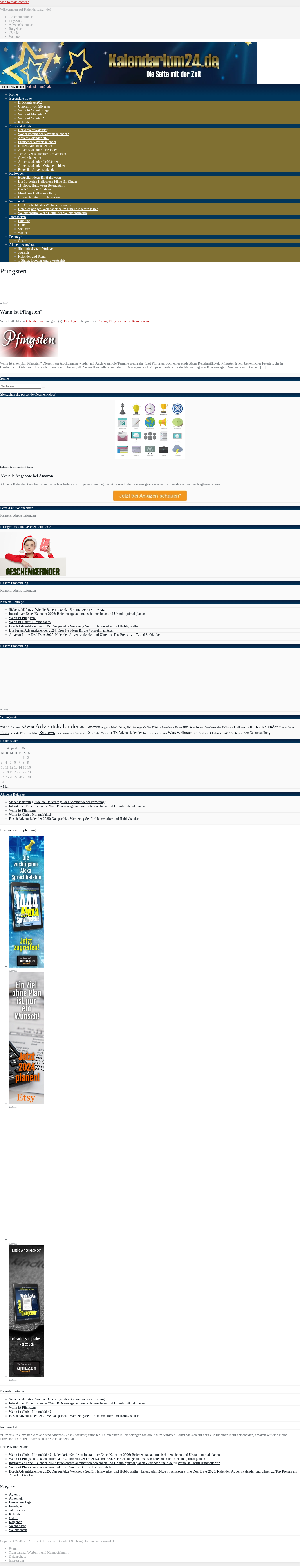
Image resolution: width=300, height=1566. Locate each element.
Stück (109, 733)
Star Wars (101, 733)
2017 (11, 727)
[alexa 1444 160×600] (26, 966)
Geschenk (196, 727)
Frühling (24, 221)
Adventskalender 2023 (33, 138)
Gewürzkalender (29, 158)
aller (82, 727)
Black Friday (118, 727)
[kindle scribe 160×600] (26, 1376)
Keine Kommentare (136, 321)
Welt (226, 733)
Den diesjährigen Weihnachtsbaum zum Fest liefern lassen (58, 209)
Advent (27, 726)
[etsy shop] (26, 1103)
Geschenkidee (213, 727)
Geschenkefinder (20, 17)
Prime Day (25, 733)
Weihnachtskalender (210, 733)
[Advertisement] (80, 290)
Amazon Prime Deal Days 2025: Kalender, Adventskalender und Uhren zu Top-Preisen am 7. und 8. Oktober (85, 634)
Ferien (178, 727)
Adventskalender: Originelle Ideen (42, 165)
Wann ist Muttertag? (32, 114)
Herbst (22, 225)
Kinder (283, 727)
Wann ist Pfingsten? (21, 312)
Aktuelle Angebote (22, 244)
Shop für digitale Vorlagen (36, 248)
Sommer (24, 229)
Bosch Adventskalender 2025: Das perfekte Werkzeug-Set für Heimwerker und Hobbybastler (73, 626)
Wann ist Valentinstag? (33, 110)
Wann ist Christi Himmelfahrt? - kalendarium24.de (44, 1454)
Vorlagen (15, 36)
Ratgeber (15, 29)
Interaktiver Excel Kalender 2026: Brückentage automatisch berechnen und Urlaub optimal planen (77, 614)
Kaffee (255, 727)
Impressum (16, 1560)
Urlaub (163, 733)
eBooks (14, 32)
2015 (3, 727)
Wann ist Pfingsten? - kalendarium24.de (36, 1459)
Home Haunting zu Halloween (39, 197)
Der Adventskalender (32, 130)
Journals (23, 252)
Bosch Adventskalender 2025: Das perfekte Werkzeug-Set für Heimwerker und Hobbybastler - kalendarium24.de (87, 1471)
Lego (291, 727)
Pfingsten (115, 321)
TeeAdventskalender (127, 733)
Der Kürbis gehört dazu (34, 189)
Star (91, 732)
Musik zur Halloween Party (37, 193)
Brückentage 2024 (30, 102)
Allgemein (16, 1498)
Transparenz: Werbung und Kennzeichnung (39, 1552)
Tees (145, 733)
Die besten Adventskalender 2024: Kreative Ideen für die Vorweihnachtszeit (61, 630)
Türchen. (153, 733)
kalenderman (35, 321)
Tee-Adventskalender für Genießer (42, 154)
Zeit (246, 733)
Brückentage (134, 727)
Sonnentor (81, 733)
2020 (17, 727)
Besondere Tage (20, 98)
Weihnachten (18, 201)
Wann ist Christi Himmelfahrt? (30, 622)
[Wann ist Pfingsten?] (29, 356)
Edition (156, 727)
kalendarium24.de (39, 86)
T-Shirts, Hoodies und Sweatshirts (41, 260)
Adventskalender (20, 25)
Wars (172, 732)
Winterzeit (236, 733)
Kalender (24, 122)
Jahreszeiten (17, 217)
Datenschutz (17, 1556)
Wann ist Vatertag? (31, 118)
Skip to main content (14, 2)
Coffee (147, 727)
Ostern (22, 240)
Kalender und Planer (32, 256)
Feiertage (15, 237)
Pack (4, 732)
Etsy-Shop (16, 21)
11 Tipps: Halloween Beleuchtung (41, 185)
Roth (58, 733)
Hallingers (227, 727)
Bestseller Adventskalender (37, 169)
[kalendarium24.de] (128, 82)
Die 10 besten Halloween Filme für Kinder (47, 181)
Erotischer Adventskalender (37, 142)
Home (13, 94)
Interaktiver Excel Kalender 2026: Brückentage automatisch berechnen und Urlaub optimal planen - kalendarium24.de (91, 1463)
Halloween (16, 173)
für (185, 727)
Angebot (105, 727)
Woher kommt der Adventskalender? (43, 134)
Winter (22, 233)
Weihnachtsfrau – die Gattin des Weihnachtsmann (52, 213)
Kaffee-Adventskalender (35, 146)
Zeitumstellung (260, 733)
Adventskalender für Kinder (37, 150)
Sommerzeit (68, 733)
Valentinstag (17, 1526)
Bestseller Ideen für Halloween (39, 177)
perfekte (14, 733)
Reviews (47, 732)
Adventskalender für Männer (38, 161)
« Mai (4, 786)
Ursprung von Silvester (34, 106)
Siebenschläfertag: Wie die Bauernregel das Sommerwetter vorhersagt (57, 609)
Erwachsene (168, 727)
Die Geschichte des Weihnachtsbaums (44, 205)
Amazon (93, 727)
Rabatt (35, 733)
